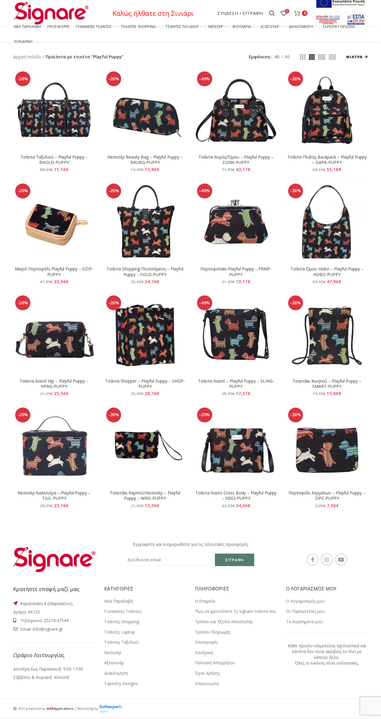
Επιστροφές (206, 642)
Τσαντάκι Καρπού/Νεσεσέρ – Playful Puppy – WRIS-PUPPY (145, 495)
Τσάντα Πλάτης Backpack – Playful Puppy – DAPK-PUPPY (327, 159)
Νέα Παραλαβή (118, 601)
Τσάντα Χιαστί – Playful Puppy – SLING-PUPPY (236, 383)
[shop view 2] (312, 57)
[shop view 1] (302, 57)
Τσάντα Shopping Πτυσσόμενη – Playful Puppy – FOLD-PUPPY (145, 271)
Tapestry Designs (121, 683)
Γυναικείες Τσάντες (122, 611)
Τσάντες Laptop (119, 632)
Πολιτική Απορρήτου (215, 662)
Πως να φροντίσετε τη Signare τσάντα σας (235, 611)
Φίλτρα (354, 56)
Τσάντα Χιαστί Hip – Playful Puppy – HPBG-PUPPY (54, 383)
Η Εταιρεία (205, 601)
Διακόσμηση (116, 673)
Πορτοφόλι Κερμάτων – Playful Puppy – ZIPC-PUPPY (326, 495)
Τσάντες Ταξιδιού (121, 642)
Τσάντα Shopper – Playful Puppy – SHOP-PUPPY (145, 383)
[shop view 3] (321, 57)
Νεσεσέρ (112, 652)
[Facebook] (312, 560)
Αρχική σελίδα (27, 56)
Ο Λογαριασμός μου (305, 601)
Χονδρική (204, 652)
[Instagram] (327, 560)
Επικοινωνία (207, 683)
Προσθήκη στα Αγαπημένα (90, 105)
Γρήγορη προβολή (90, 92)
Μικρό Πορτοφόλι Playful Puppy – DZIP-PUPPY (54, 271)
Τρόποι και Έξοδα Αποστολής (224, 621)
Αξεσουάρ (114, 662)
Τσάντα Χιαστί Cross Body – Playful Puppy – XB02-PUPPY (236, 495)
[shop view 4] (332, 57)
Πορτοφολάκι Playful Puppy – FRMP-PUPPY (236, 271)
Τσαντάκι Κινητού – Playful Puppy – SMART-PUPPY (327, 383)
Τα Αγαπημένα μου (304, 621)
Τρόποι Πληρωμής (212, 632)
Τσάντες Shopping (121, 621)
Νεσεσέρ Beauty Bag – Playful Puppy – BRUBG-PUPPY (145, 159)
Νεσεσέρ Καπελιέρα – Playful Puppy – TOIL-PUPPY (54, 495)
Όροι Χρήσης (207, 673)
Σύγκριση (90, 79)
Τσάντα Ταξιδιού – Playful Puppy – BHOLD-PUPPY (54, 159)
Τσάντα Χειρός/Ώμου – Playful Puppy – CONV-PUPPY (236, 159)
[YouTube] (341, 560)
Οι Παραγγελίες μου (305, 611)
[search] (272, 13)
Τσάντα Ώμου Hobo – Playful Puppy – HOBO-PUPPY (327, 271)
